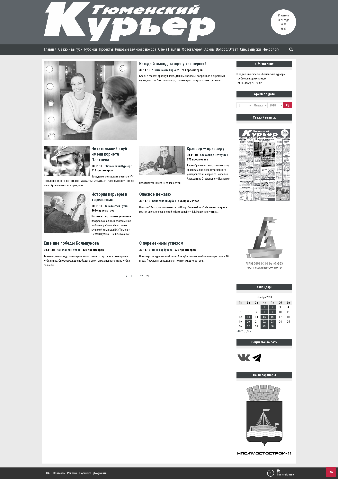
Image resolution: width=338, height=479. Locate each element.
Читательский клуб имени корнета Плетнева (109, 154)
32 (141, 276)
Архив (209, 49)
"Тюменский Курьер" (165, 70)
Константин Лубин (116, 206)
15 (264, 317)
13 (248, 317)
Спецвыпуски (250, 49)
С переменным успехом (161, 243)
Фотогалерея (192, 49)
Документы (100, 473)
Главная (50, 49)
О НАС (47, 473)
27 (248, 326)
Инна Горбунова (162, 250)
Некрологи (271, 49)
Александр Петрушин (214, 155)
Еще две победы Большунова (71, 243)
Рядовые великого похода (135, 49)
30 (272, 326)
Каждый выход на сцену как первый (173, 63)
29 (264, 326)
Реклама (72, 473)
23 (272, 321)
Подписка (85, 473)
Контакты (59, 473)
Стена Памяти (169, 49)
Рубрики (90, 49)
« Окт (239, 331)
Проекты (106, 49)
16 (272, 317)
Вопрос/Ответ (227, 49)
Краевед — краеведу (205, 148)
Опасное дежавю (155, 194)
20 (248, 321)
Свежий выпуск (70, 49)
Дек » (248, 331)
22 (264, 321)
